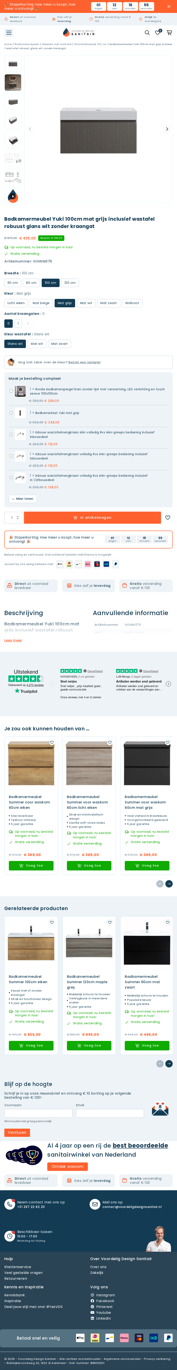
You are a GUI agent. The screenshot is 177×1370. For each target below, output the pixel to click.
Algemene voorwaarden (122, 1359)
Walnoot (132, 303)
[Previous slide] (30, 129)
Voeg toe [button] (34, 865)
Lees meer (13, 640)
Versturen (17, 1132)
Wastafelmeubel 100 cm (90, 44)
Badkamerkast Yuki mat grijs (57, 413)
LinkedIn (103, 1318)
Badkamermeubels (27, 44)
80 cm (31, 283)
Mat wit (86, 303)
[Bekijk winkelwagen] (170, 32)
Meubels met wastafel (57, 44)
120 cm (70, 283)
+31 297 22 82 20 (31, 1207)
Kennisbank (14, 1295)
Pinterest (104, 1307)
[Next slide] (167, 129)
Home (8, 44)
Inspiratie (12, 1301)
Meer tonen (24, 499)
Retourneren (15, 1278)
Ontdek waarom (68, 1166)
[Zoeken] (147, 32)
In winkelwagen (96, 517)
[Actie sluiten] (169, 6)
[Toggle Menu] (8, 32)
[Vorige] (160, 883)
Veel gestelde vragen (23, 1273)
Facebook (105, 1301)
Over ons (98, 1267)
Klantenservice (17, 1267)
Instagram (105, 1295)
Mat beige (41, 303)
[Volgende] (169, 883)
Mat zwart (108, 303)
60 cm (13, 283)
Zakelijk (96, 1273)
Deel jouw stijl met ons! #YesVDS (33, 1307)
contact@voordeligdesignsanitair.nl (132, 1207)
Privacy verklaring (157, 1359)
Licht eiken (16, 303)
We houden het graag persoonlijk (28, 1121)
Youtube (103, 1313)
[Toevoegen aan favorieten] (168, 517)
